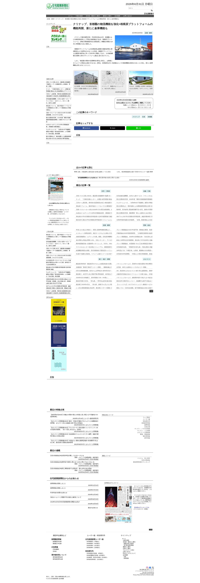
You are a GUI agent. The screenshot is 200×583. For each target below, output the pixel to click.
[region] (113, 150)
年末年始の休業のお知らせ (58, 492)
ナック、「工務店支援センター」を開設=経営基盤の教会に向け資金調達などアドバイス (58, 90)
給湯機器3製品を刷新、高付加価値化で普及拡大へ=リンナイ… (96, 250)
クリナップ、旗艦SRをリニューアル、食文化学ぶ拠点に (112, 87)
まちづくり (146, 259)
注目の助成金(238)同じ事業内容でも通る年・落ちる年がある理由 (71, 468)
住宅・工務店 (106, 191)
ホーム (70, 16)
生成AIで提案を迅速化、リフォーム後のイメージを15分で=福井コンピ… (99, 254)
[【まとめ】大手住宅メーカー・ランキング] (59, 38)
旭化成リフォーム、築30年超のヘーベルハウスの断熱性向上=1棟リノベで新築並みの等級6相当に (58, 108)
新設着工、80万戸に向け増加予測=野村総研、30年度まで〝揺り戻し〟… (99, 274)
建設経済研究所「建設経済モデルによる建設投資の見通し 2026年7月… (98, 264)
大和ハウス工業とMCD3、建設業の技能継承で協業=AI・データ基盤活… (99, 196)
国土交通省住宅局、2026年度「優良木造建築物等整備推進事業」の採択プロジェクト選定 (58, 120)
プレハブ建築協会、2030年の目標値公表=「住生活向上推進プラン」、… (139, 236)
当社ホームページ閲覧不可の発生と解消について (65, 497)
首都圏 (150, 117)
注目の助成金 (94, 459)
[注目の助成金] (59, 29)
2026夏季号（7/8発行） (93, 541)
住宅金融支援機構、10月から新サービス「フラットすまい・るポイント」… (140, 196)
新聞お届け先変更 (129, 543)
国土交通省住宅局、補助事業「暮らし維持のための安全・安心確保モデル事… (141, 213)
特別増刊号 (94, 418)
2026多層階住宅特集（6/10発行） (96, 555)
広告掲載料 (56, 549)
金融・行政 (146, 191)
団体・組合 (146, 225)
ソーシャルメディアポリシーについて (144, 571)
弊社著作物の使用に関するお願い (109, 177)
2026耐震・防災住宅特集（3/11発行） (97, 557)
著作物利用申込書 (58, 559)
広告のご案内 (126, 548)
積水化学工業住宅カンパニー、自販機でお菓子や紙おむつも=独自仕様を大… (140, 281)
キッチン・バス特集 (143, 430)
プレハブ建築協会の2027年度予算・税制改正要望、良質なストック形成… (139, 230)
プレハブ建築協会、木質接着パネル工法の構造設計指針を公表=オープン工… (140, 243)
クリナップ (136, 117)
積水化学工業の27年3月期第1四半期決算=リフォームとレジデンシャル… (99, 220)
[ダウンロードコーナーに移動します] (55, 200)
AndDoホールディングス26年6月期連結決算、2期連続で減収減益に (57, 125)
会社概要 (117, 16)
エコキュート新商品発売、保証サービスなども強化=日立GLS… (96, 233)
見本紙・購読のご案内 (93, 16)
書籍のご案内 (107, 16)
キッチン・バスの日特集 (142, 428)
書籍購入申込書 (57, 543)
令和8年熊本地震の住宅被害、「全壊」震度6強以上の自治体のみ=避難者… (140, 220)
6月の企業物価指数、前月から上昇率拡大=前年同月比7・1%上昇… (97, 271)
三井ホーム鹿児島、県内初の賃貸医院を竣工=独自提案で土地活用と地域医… (100, 202)
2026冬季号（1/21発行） (94, 545)
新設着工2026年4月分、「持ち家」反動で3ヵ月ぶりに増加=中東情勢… (98, 284)
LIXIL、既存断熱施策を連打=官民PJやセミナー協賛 (133, 172)
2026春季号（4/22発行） (94, 543)
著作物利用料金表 (58, 557)
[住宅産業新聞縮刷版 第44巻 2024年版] (59, 359)
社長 (143, 117)
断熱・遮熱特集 (145, 434)
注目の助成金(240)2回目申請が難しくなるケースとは (67, 455)
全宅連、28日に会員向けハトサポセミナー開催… (132, 267)
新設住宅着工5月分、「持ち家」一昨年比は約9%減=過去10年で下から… (99, 281)
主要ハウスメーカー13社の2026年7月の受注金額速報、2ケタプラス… (98, 209)
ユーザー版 (87, 418)
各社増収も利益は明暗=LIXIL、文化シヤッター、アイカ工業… (95, 240)
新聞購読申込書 (57, 541)
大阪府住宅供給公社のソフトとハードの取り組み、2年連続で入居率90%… (140, 274)
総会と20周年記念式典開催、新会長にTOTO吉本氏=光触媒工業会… (137, 240)
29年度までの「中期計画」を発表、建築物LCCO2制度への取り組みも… (139, 250)
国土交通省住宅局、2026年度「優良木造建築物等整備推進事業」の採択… (139, 199)
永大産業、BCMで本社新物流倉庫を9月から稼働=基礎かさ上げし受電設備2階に (85, 89)
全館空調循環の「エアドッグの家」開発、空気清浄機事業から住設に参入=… (100, 236)
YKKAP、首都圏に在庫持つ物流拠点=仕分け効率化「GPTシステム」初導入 (140, 89)
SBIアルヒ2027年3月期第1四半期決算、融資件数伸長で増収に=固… (137, 216)
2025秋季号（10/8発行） (94, 547)
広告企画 (147, 427)
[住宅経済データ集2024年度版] (59, 310)
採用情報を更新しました (58, 483)
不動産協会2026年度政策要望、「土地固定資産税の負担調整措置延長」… (139, 233)
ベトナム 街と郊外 (143, 458)
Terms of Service (146, 574)
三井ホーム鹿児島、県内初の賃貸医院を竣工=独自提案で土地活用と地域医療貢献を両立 (58, 95)
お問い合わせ (127, 16)
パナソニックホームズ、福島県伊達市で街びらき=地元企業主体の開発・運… (140, 277)
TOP (151, 291)
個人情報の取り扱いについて (147, 569)
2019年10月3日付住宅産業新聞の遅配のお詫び (65, 502)
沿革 (125, 556)
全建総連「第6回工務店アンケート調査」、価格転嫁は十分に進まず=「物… (100, 267)
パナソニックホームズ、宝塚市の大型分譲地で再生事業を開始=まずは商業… (140, 264)
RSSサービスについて (129, 553)
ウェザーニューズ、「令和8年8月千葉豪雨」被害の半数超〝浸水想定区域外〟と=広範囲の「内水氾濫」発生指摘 (58, 131)
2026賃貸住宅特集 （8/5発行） (95, 553)
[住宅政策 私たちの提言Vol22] (59, 335)
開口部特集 (146, 436)
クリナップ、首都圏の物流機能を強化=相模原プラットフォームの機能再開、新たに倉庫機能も (87, 19)
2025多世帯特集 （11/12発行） (95, 559)
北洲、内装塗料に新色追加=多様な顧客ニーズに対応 (94, 172)
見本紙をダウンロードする (141, 507)
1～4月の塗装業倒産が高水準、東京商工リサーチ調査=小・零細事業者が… (99, 288)
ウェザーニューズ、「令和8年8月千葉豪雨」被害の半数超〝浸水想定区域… (140, 202)
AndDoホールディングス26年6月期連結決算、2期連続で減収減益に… (98, 213)
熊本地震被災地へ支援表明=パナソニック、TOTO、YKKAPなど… (97, 243)
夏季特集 (147, 425)
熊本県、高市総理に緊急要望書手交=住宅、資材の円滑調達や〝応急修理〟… (140, 209)
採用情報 (126, 558)
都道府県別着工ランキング (141, 462)
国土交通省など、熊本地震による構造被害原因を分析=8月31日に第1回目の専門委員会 (58, 137)
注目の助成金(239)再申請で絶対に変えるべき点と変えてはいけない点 (72, 462)
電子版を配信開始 (129, 545)
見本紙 (54, 551)
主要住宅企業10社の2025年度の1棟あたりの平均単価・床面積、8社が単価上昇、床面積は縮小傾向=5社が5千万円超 (58, 281)
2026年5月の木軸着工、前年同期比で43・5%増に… (92, 277)
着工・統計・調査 (104, 259)
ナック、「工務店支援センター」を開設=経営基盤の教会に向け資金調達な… (100, 199)
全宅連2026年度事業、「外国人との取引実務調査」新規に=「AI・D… (138, 254)
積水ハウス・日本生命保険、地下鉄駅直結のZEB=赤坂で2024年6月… (138, 288)
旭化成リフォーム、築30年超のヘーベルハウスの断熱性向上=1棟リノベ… (99, 206)
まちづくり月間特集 (92, 425)
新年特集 (147, 438)
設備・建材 (50, 19)
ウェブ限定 (146, 417)
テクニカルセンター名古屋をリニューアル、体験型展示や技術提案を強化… (100, 247)
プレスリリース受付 (128, 550)
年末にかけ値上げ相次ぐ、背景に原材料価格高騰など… (93, 230)
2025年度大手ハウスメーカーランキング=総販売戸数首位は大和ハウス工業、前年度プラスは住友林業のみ (58, 262)
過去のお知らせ (93, 507)
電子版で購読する (144, 107)
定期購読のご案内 (144, 105)
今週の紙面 (79, 16)
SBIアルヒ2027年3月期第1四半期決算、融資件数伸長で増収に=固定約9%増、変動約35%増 (58, 287)
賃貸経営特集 (146, 423)
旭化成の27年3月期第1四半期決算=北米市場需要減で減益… (95, 216)
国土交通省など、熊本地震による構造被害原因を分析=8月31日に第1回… (139, 206)
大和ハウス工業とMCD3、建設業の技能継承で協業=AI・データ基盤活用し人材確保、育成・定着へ (58, 84)
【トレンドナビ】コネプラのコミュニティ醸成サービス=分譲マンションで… (140, 284)
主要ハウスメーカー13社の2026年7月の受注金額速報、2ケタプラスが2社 (58, 114)
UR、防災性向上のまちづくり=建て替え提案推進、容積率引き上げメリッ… (140, 271)
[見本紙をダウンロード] (118, 522)
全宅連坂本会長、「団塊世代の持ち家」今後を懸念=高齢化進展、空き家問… (140, 247)
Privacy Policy (136, 574)
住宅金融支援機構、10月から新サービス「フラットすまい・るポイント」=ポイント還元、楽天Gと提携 (58, 101)
